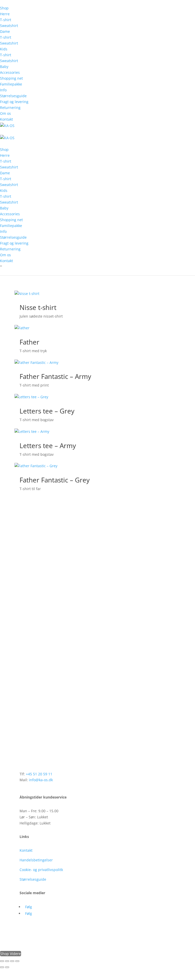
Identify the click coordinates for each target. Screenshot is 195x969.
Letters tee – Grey (47, 411)
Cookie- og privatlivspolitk (41, 869)
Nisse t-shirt (38, 307)
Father (29, 342)
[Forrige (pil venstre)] (2, 967)
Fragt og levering (14, 101)
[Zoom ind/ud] (2, 961)
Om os (5, 113)
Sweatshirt (9, 25)
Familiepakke (11, 84)
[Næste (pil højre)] (7, 967)
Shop (4, 8)
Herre (5, 13)
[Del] (12, 961)
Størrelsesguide (13, 95)
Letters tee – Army (48, 445)
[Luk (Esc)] (17, 961)
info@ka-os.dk (41, 779)
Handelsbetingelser (36, 860)
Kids (3, 49)
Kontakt (6, 119)
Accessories (10, 72)
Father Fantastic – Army (55, 376)
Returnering (10, 107)
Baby (4, 66)
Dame (5, 31)
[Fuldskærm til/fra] (7, 961)
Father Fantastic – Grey (55, 479)
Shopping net (11, 78)
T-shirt (5, 19)
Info (3, 90)
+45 (39, 774)
